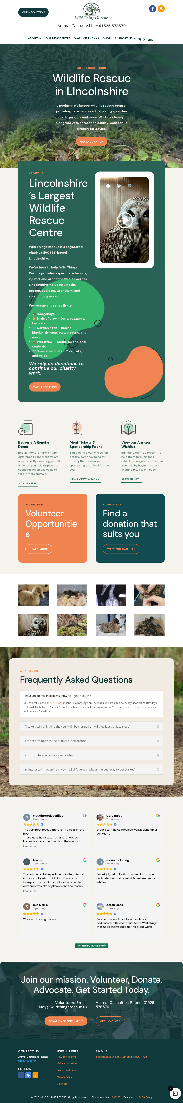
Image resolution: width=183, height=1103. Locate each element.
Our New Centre (57, 38)
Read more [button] (30, 846)
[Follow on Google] (28, 1075)
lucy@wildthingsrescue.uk (63, 1006)
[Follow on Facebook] (152, 8)
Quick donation (33, 12)
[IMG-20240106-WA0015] (72, 635)
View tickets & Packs (84, 479)
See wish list (130, 479)
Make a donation (91, 141)
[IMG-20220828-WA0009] (149, 605)
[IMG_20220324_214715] (33, 605)
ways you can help (121, 549)
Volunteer (62, 1083)
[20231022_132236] (111, 635)
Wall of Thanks (86, 38)
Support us (124, 38)
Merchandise (64, 1076)
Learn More (39, 549)
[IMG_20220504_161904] (72, 605)
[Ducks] (149, 635)
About (33, 38)
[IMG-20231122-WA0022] (33, 635)
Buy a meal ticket (67, 1070)
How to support (66, 1056)
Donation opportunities (65, 1021)
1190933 (115, 1097)
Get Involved (110, 1021)
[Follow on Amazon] (161, 8)
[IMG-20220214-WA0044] (111, 605)
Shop (107, 38)
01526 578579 (112, 25)
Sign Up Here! (27, 483)
